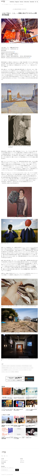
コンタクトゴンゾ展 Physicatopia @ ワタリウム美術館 (31, 410)
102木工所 (3, 365)
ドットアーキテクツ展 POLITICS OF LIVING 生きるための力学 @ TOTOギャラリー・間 (7, 410)
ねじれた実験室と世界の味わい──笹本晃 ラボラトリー (31, 426)
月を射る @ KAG (28, 437)
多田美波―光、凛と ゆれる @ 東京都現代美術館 (7, 438)
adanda (8, 365)
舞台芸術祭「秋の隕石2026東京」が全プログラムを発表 (19, 426)
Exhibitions (12, 1)
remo (30, 365)
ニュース (15, 436)
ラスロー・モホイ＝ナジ (6, 371)
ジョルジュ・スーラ (11, 369)
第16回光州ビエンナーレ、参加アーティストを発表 (19, 438)
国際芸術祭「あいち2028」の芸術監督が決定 (7, 426)
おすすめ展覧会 (15, 9)
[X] (2, 456)
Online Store (26, 1)
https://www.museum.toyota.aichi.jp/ (7, 51)
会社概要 (2, 458)
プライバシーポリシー (4, 460)
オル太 (25, 367)
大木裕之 (12, 371)
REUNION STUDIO (5, 367)
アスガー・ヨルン (12, 367)
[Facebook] (7, 456)
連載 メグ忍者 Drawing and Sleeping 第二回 (18, 410)
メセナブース (22, 460)
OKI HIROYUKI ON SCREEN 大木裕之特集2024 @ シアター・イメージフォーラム (31, 398)
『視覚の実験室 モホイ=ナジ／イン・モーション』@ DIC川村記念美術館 (7, 398)
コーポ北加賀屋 (4, 369)
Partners (21, 1)
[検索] (37, 1)
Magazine (17, 1)
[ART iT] (3, 452)
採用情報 (21, 458)
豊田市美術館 (19, 9)
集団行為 (16, 371)
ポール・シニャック (19, 369)
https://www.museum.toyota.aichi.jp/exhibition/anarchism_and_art (18, 57)
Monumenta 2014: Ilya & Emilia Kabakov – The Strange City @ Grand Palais (19, 398)
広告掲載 (2, 463)
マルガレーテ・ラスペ (27, 369)
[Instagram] (4, 456)
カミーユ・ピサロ (30, 367)
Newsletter (32, 1)
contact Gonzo (12, 365)
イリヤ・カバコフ (19, 367)
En (35, 1)
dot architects (18, 365)
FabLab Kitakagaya (25, 365)
